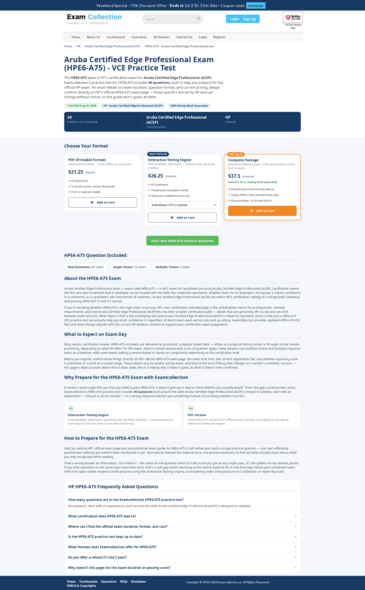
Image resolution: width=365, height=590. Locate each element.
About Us (93, 37)
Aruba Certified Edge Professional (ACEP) (112, 46)
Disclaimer (138, 581)
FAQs (124, 581)
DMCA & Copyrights (81, 585)
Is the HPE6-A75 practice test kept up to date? (105, 536)
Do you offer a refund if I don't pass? (97, 557)
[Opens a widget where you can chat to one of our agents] (336, 566)
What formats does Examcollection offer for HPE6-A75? (112, 547)
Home (76, 37)
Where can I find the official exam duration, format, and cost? (118, 526)
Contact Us (184, 37)
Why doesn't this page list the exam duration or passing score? (119, 568)
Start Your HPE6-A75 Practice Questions (182, 241)
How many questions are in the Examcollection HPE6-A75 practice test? (126, 500)
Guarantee (139, 37)
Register (219, 37)
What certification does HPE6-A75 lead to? (102, 516)
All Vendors (161, 37)
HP (78, 46)
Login (203, 37)
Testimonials (115, 37)
